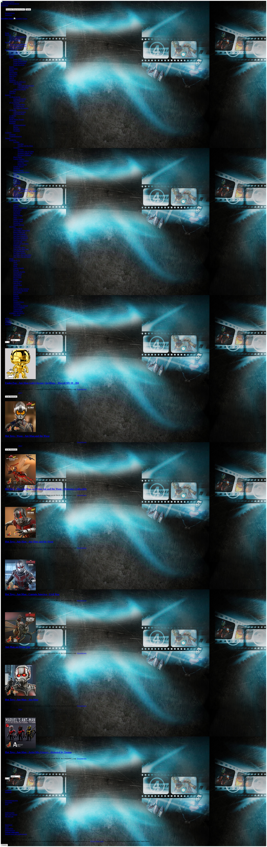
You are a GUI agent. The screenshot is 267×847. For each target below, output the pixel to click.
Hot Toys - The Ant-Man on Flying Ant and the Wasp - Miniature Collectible (46, 489)
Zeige (3, 342)
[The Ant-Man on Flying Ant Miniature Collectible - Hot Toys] (20, 642)
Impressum (8, 825)
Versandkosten (81, 389)
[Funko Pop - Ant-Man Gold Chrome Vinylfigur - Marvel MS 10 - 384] (20, 378)
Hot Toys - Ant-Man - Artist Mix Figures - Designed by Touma (38, 752)
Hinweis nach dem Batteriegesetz (16, 834)
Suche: (3, 9)
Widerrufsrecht (10, 830)
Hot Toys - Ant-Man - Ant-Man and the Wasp (29, 541)
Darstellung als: (6, 345)
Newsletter (8, 802)
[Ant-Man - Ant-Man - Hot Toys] (20, 695)
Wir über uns (9, 816)
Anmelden (8, 15)
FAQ (6, 804)
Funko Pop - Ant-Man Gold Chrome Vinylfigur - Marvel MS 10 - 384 (42, 383)
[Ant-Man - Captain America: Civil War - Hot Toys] (20, 590)
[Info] (20, 393)
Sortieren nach (5, 340)
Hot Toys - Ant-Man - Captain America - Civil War (32, 594)
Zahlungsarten (9, 813)
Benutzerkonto (10, 13)
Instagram (8, 792)
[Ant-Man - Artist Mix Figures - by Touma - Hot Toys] (20, 748)
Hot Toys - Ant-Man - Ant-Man (21, 699)
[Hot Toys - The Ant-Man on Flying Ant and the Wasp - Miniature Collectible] (20, 484)
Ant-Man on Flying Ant (17, 647)
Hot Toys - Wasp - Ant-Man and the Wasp (27, 436)
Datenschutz (9, 828)
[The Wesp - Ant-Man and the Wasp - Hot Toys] (20, 431)
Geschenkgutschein (11, 800)
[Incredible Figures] (7, 2)
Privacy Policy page (97, 841)
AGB (7, 827)
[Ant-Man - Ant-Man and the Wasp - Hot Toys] (20, 537)
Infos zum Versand (11, 814)
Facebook (8, 790)
